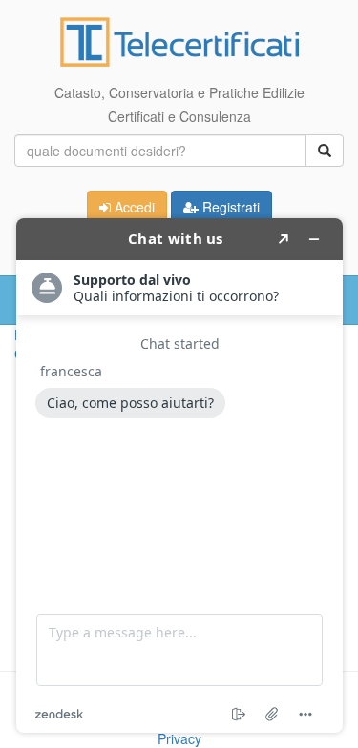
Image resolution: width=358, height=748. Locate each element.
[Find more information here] (179, 475)
